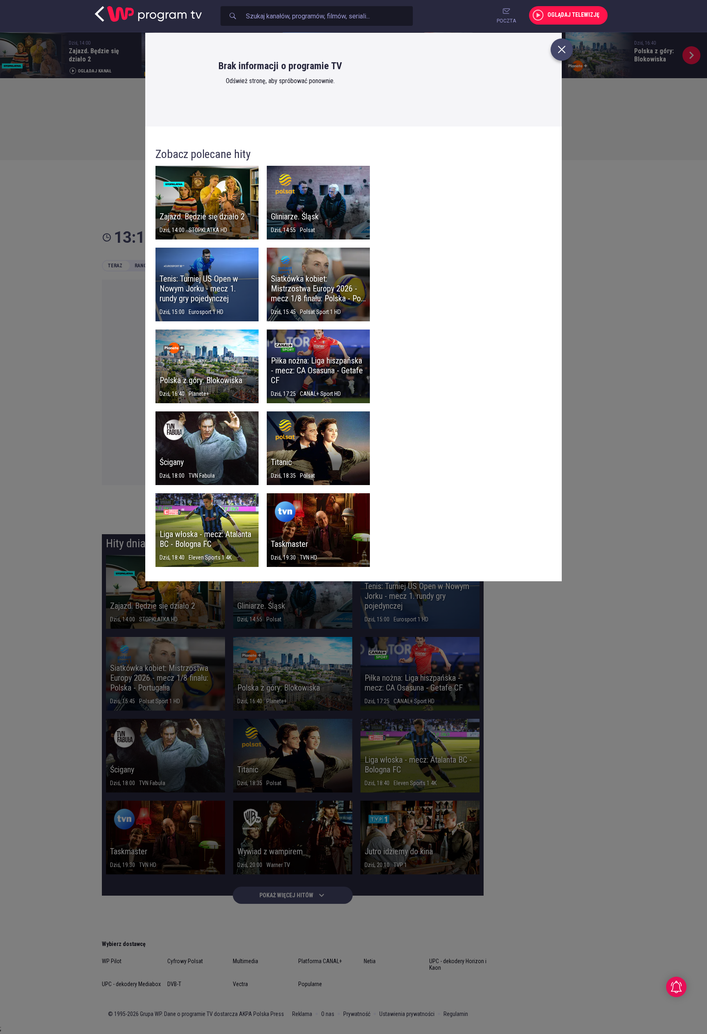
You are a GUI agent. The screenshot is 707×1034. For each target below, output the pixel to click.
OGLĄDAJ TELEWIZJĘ (573, 14)
